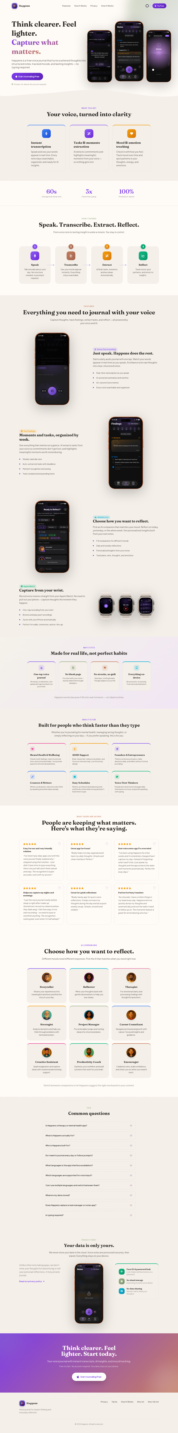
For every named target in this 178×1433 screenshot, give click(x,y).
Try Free (160, 6)
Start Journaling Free (28, 76)
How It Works (80, 5)
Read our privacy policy (30, 1281)
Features (66, 5)
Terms (114, 1401)
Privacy (93, 5)
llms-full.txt (153, 1401)
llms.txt (140, 1401)
